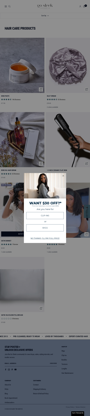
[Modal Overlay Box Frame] (45, 208)
